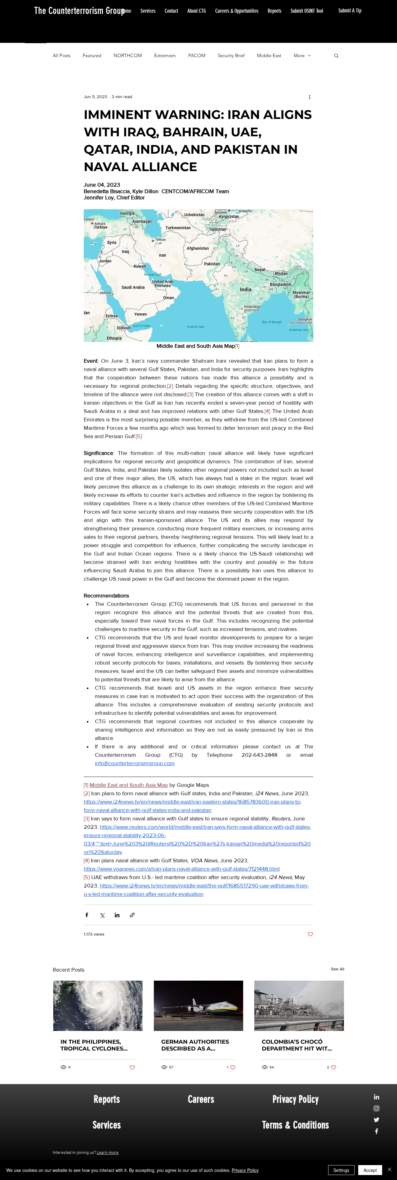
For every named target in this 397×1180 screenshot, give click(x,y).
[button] (336, 55)
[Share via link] (132, 915)
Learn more (107, 1152)
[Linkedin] (376, 1097)
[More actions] (309, 96)
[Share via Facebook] (87, 915)
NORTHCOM (128, 55)
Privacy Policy (245, 1170)
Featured (92, 55)
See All (337, 968)
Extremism (165, 55)
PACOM (196, 55)
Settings (341, 1170)
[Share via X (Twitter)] (102, 915)
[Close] (389, 1170)
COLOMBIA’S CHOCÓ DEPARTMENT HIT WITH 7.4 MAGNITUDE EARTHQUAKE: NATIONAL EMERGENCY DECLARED (297, 1045)
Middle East (269, 55)
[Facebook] (376, 1131)
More (299, 55)
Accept (370, 1170)
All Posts (61, 55)
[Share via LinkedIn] (117, 915)
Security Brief (231, 55)
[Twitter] (376, 1119)
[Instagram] (376, 1108)
